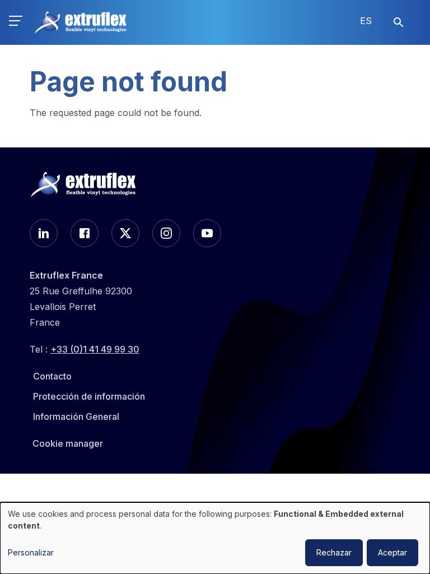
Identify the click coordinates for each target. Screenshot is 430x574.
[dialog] (215, 538)
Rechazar (334, 552)
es (366, 20)
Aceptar (392, 552)
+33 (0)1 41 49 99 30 (94, 349)
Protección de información (89, 396)
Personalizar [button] (31, 552)
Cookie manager (67, 443)
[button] (15, 22)
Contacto (52, 376)
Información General (76, 416)
